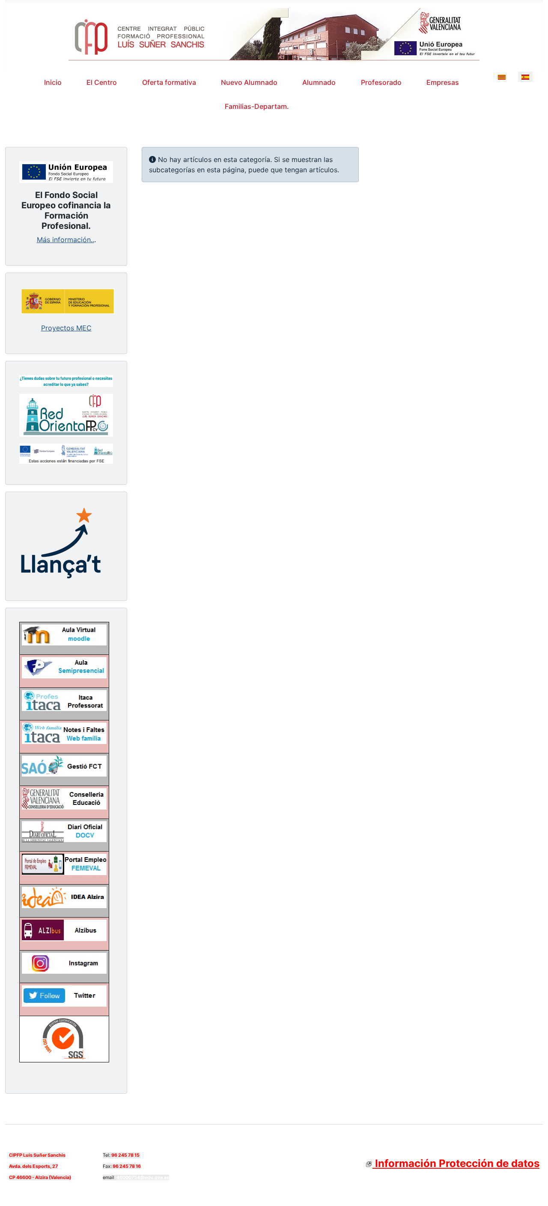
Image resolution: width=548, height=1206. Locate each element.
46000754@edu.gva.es (142, 1177)
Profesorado (381, 82)
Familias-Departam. (257, 106)
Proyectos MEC (66, 328)
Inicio (53, 82)
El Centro (101, 82)
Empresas (442, 82)
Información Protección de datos (455, 1163)
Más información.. (65, 239)
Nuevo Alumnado (249, 82)
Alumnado (319, 82)
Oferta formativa (169, 82)
